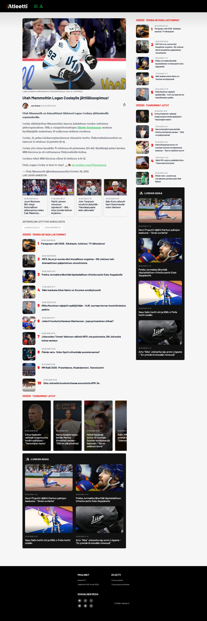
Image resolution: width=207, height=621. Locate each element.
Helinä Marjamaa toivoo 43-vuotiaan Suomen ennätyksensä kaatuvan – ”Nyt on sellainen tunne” (169, 148)
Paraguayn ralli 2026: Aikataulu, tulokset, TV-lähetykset (73, 243)
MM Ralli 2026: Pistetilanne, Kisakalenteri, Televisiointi (73, 367)
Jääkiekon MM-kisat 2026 (88, 584)
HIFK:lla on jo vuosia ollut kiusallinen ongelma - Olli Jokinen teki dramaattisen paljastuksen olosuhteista (78, 260)
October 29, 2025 (79, 171)
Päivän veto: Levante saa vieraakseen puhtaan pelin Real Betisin (168, 179)
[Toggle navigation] (36, 6)
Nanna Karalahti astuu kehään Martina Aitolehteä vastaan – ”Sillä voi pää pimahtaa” (169, 132)
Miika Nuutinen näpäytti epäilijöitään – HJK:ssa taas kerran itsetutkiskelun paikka (84, 307)
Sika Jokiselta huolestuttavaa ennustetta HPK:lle (71, 383)
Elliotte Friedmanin (89, 127)
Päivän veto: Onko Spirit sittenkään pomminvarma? (71, 352)
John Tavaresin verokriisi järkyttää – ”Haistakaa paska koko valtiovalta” (88, 206)
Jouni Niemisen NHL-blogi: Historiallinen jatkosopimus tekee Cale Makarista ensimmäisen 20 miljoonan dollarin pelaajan (34, 207)
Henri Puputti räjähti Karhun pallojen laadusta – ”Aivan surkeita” (45, 499)
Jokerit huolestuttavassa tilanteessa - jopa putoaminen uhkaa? (78, 321)
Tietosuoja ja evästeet (120, 584)
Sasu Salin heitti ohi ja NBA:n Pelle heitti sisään (47, 541)
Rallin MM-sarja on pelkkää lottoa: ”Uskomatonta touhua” (170, 161)
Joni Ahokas (36, 106)
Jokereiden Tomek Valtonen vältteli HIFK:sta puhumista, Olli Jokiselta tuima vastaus (81, 338)
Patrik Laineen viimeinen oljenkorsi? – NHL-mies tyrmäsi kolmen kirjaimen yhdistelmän (61, 207)
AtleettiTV (82, 580)
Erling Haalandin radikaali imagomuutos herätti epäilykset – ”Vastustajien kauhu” (168, 117)
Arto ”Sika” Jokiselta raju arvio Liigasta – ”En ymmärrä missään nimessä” (98, 541)
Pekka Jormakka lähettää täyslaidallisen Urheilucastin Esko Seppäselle (82, 274)
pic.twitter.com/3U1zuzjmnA (89, 165)
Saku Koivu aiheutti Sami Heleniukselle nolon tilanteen (115, 204)
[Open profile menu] (41, 6)
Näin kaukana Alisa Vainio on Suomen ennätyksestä (71, 290)
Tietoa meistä (117, 580)
